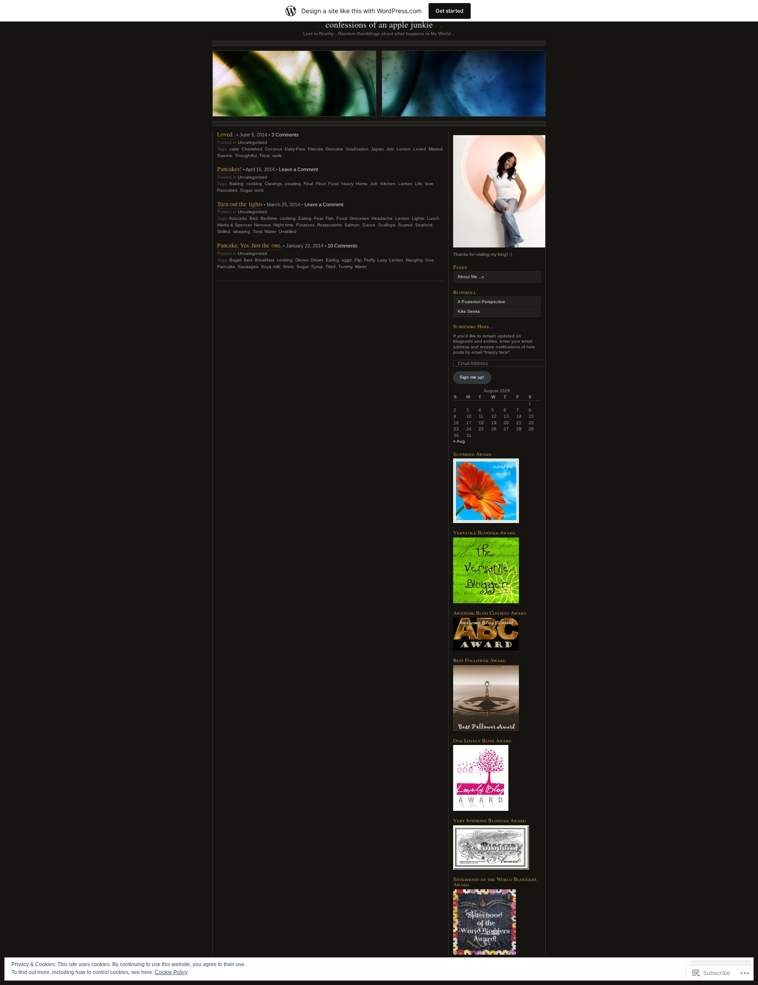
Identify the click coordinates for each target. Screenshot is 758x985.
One (429, 260)
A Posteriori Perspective (481, 301)
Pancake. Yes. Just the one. (249, 245)
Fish (329, 218)
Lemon (404, 149)
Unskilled (288, 231)
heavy (347, 183)
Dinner (301, 260)
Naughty (414, 260)
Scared (405, 224)
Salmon (352, 224)
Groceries (359, 218)
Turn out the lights (239, 204)
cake (234, 149)
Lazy (381, 260)
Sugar (246, 190)
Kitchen (388, 183)
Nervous (262, 224)
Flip (357, 260)
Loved (419, 149)
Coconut (273, 149)
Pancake (226, 266)
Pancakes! (229, 169)
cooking (254, 183)
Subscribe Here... (473, 326)
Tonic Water (264, 231)
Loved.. (226, 134)
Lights (418, 218)
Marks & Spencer (234, 224)
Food (333, 183)
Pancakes (227, 190)
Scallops (386, 224)
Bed (254, 218)
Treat (264, 155)
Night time (283, 224)
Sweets (224, 155)
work (277, 155)
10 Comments (343, 245)
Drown (317, 260)
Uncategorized (252, 142)
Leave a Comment (298, 169)
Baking (236, 183)
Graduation (357, 149)
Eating (304, 218)
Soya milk (270, 266)
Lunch (433, 218)
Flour (320, 183)
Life (418, 183)
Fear (318, 218)
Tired (330, 266)
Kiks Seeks (469, 311)
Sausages (248, 266)
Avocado (238, 218)
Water (361, 266)
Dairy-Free (295, 149)
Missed (436, 149)
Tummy (345, 266)
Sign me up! (472, 377)
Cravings (273, 183)
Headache (382, 218)
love (429, 183)
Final (308, 183)
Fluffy (369, 260)
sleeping (241, 231)
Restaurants (329, 224)
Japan (377, 149)
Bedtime (269, 218)
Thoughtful (246, 155)
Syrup (317, 266)
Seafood (424, 224)
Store (288, 266)
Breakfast (264, 260)
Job (390, 149)
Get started (450, 10)
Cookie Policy (171, 972)
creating (293, 183)
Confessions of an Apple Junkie (379, 24)
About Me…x (471, 276)
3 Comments (285, 134)
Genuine (334, 149)
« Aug (459, 441)
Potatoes (305, 224)
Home (362, 183)
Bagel (235, 260)
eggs (347, 260)
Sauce (368, 224)
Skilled (223, 231)
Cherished (252, 149)
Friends (315, 149)
